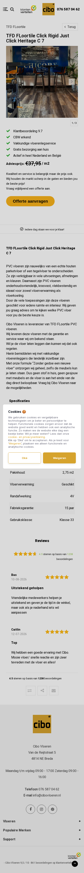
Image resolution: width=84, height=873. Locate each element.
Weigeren (15, 443)
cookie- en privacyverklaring (26, 437)
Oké (24, 458)
